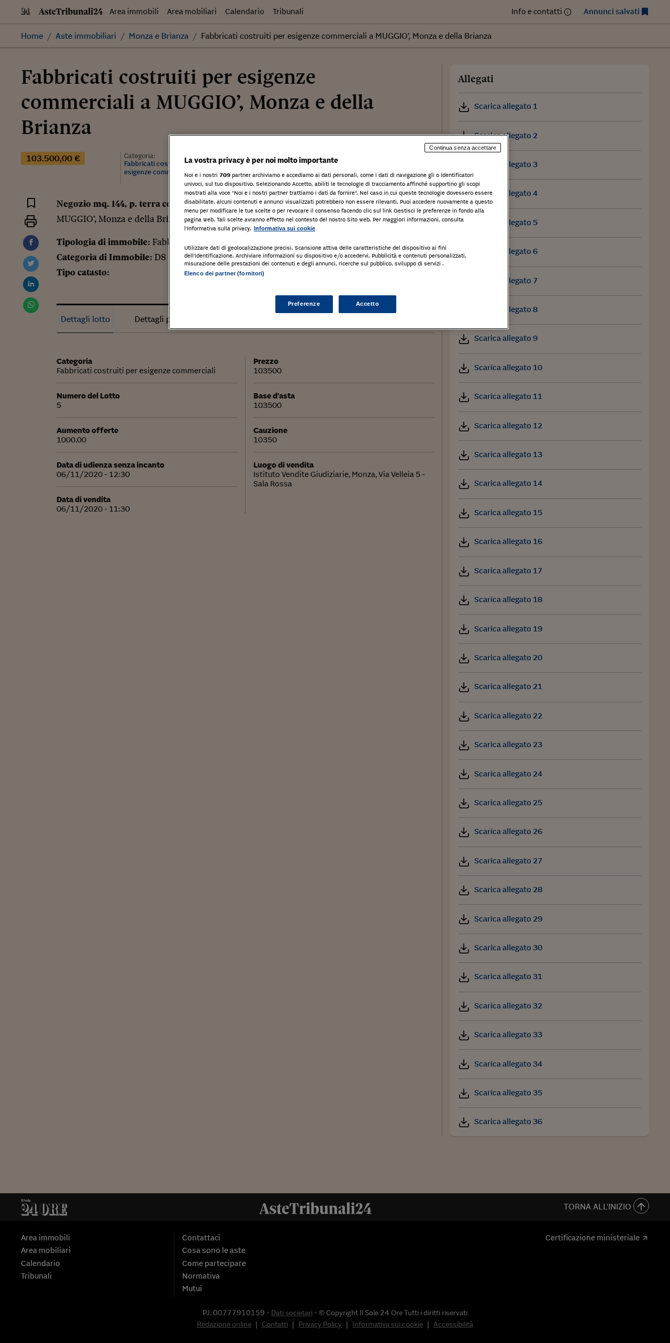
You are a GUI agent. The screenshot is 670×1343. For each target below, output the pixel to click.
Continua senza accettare (462, 148)
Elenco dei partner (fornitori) (224, 273)
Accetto (367, 304)
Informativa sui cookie (284, 228)
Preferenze (304, 304)
